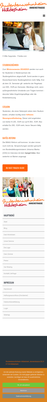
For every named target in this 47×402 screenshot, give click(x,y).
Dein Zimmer (8, 254)
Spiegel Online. (30, 153)
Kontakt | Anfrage (10, 273)
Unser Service (9, 241)
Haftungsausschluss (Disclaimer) (16, 295)
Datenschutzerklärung (12, 302)
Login (6, 308)
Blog (5, 228)
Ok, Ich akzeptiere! (23, 385)
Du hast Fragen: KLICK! (15, 167)
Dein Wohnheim (9, 235)
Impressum (8, 289)
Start (5, 222)
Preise (6, 260)
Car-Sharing (8, 267)
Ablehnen (23, 390)
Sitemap (7, 315)
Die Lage (7, 248)
